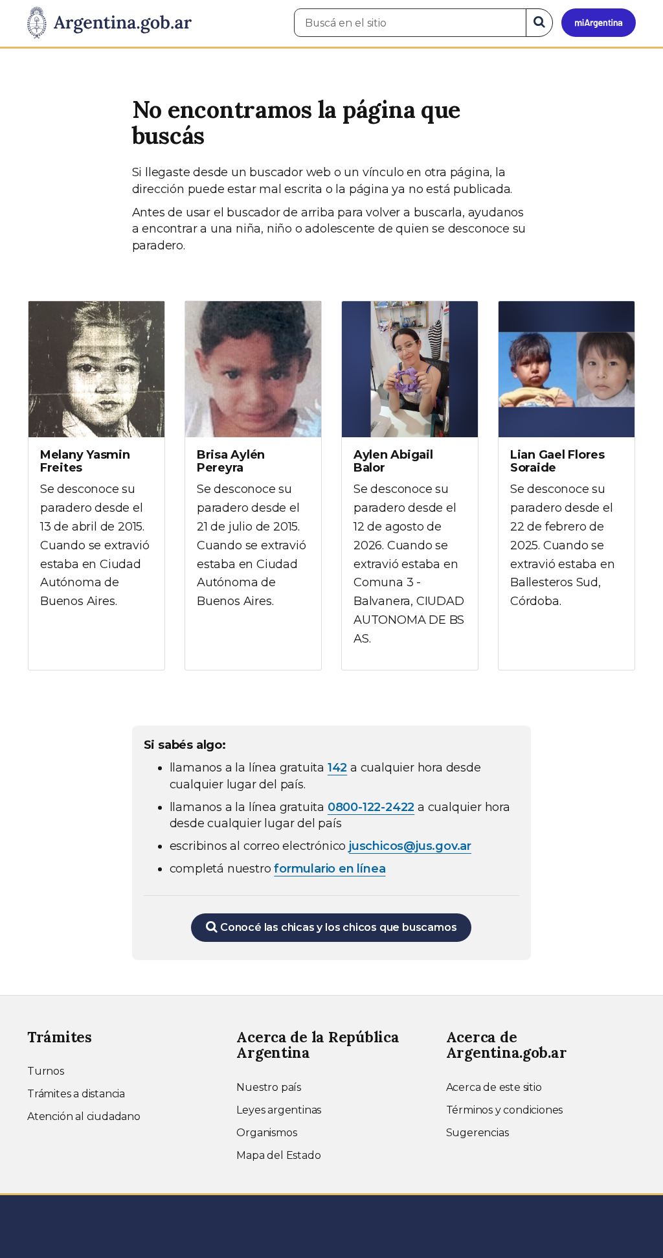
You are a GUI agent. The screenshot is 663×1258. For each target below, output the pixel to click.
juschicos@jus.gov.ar (410, 846)
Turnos (45, 1071)
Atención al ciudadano (83, 1116)
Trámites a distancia (76, 1094)
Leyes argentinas (278, 1110)
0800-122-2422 (371, 807)
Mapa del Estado (278, 1155)
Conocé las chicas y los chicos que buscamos (337, 927)
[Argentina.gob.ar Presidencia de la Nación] (109, 23)
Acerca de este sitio (494, 1087)
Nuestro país (268, 1087)
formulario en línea (329, 869)
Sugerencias (477, 1132)
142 (337, 768)
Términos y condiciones (504, 1110)
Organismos (266, 1132)
